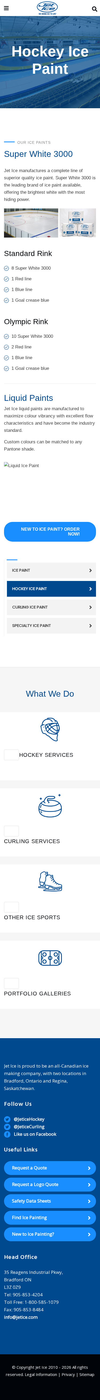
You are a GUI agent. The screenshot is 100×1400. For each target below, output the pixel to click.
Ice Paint (21, 570)
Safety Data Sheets (31, 1201)
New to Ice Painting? (33, 1234)
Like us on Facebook (35, 1134)
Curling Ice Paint (30, 607)
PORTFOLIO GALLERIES (37, 993)
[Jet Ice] (47, 8)
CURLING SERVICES (32, 841)
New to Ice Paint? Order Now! (50, 531)
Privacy (68, 1374)
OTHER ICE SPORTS (32, 917)
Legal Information (41, 1374)
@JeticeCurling (29, 1126)
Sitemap (86, 1374)
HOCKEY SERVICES (46, 755)
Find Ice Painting (29, 1217)
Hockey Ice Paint (29, 588)
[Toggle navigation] (11, 755)
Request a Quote (29, 1168)
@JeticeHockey (29, 1119)
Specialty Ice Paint (31, 625)
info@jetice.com (21, 1317)
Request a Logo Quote (35, 1184)
